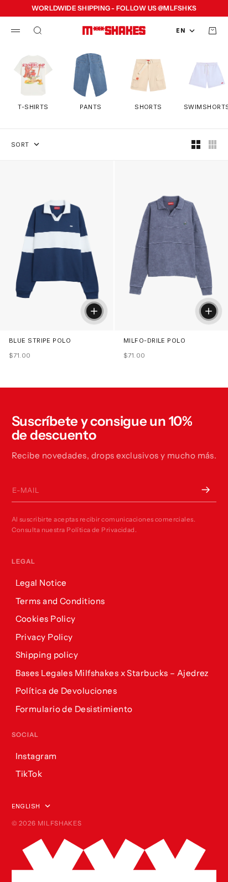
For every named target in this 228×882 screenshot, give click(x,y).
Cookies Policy (45, 618)
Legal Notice (41, 582)
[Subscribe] (205, 490)
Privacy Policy (44, 637)
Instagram (36, 756)
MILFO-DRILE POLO (154, 340)
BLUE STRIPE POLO (40, 340)
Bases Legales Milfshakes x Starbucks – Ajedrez (112, 673)
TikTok (29, 773)
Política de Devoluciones (66, 690)
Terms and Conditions (60, 601)
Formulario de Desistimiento (74, 709)
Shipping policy (47, 654)
